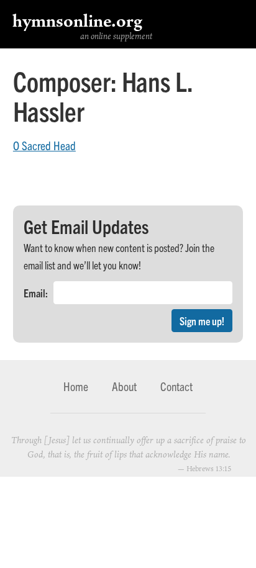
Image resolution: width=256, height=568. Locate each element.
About (124, 386)
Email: (36, 292)
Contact (176, 386)
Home (75, 386)
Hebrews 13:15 (208, 468)
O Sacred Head (44, 145)
